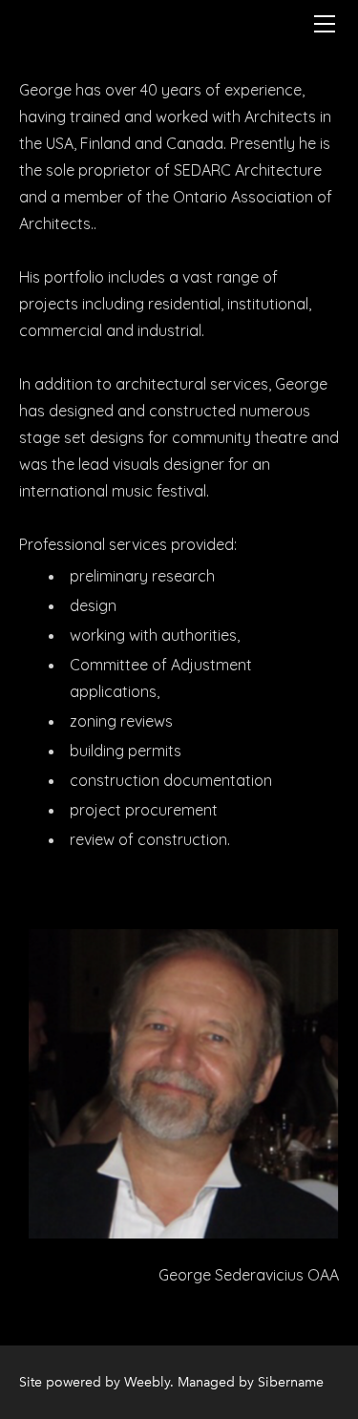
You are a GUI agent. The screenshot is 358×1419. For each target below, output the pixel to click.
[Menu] (324, 24)
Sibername (291, 1382)
